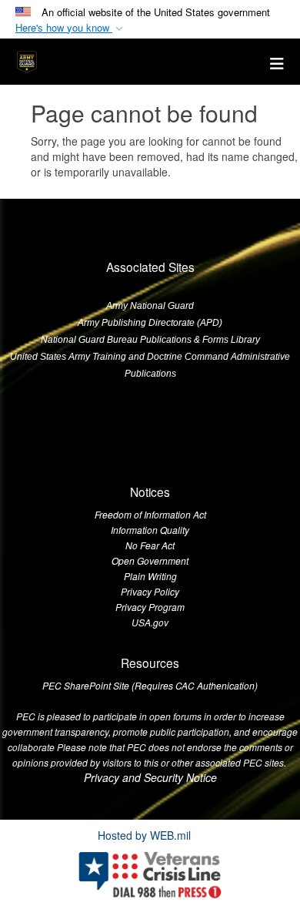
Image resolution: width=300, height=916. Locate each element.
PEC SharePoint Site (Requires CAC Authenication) (150, 685)
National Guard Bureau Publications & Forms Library (150, 339)
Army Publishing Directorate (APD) (150, 322)
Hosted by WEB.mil (144, 835)
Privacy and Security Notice (150, 777)
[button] (70, 28)
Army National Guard (150, 305)
